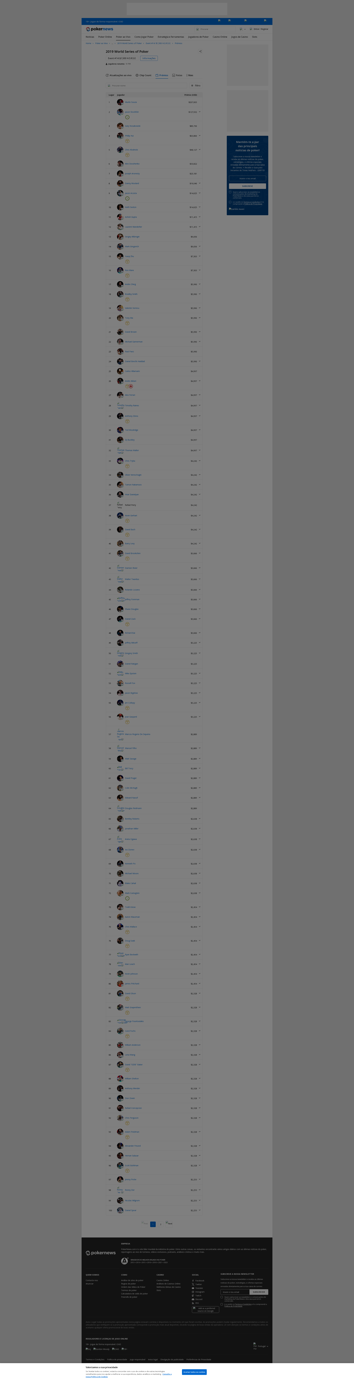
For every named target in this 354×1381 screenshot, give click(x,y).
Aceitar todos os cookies (194, 1372)
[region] (177, 1372)
